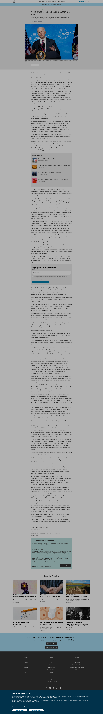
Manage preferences (17, 706)
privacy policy (19, 704)
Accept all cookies (20, 710)
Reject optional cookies (36, 710)
